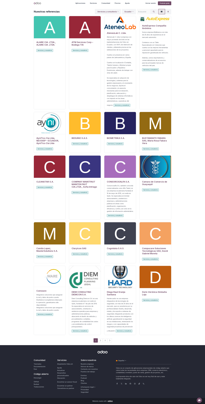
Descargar (37, 378)
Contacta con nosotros (89, 369)
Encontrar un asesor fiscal (67, 382)
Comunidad (105, 3)
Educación (61, 378)
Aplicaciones (80, 3)
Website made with (99, 401)
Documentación (39, 366)
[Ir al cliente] (49, 27)
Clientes (84, 383)
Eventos (84, 375)
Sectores (93, 3)
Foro (35, 369)
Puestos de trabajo (88, 372)
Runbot (36, 384)
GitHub (36, 382)
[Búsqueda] (153, 11)
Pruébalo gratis (164, 3)
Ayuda (127, 3)
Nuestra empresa (87, 364)
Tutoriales (37, 364)
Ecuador (128, 12)
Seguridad (84, 392)
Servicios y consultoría (107, 12)
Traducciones (39, 387)
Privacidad (85, 389)
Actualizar (61, 370)
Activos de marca (87, 366)
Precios (117, 3)
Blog (82, 380)
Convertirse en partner (65, 388)
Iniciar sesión (151, 3)
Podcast (84, 378)
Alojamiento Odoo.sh (65, 364)
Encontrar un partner (65, 386)
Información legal (87, 387)
